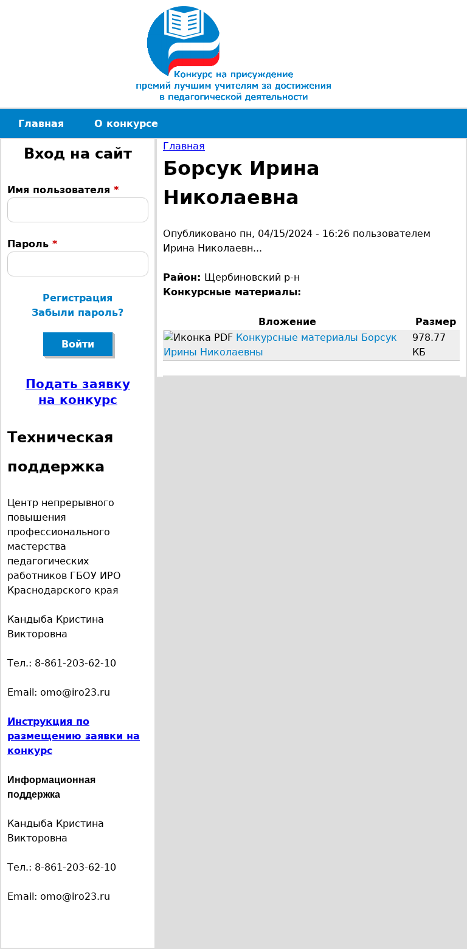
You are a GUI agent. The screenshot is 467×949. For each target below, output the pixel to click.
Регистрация (77, 298)
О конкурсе (126, 123)
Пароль (32, 244)
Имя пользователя (63, 190)
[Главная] (233, 53)
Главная (184, 146)
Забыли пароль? (77, 312)
